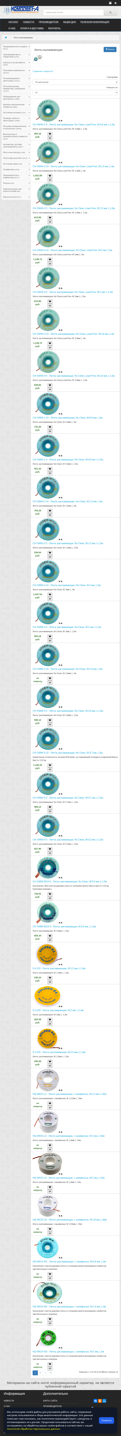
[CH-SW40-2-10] (75, 152)
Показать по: (112, 87)
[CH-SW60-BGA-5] (75, 867)
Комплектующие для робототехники (12, 190)
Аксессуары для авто (15, 158)
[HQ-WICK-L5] (75, 1164)
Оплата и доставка (31, 28)
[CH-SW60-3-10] (75, 571)
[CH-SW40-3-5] (75, 278)
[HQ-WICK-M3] (75, 1337)
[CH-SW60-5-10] (75, 738)
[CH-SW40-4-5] (75, 362)
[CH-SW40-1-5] (75, 110)
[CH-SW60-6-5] (75, 825)
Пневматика (11, 169)
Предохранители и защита (15, 47)
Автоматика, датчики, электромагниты (13, 145)
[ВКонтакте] (95, 1401)
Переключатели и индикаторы (11, 176)
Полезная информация (94, 22)
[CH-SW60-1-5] (75, 445)
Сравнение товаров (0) (43, 71)
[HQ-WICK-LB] (75, 1205)
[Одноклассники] (100, 1401)
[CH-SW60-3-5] (75, 613)
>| (50, 1373)
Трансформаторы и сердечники (12, 55)
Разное (8, 183)
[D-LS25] (75, 1038)
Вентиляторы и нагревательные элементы (15, 136)
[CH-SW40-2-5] (75, 194)
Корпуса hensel (12, 197)
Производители (48, 22)
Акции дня (69, 22)
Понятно (106, 1420)
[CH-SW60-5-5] (75, 784)
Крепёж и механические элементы (14, 106)
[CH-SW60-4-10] (75, 655)
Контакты (54, 28)
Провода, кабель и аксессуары (11, 119)
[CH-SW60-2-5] (75, 529)
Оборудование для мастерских (11, 98)
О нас (12, 28)
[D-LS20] (75, 996)
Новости (28, 22)
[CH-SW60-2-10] (75, 487)
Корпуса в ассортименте (14, 63)
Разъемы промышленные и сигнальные (14, 127)
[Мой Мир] (104, 1401)
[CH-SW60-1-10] (75, 403)
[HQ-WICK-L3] (75, 1122)
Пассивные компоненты (14, 71)
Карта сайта (50, 1401)
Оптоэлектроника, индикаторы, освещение (14, 88)
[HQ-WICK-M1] (75, 1247)
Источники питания (14, 113)
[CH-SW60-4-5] (75, 697)
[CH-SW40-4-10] (75, 320)
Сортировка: (112, 77)
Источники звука (12, 164)
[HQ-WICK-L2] (75, 1080)
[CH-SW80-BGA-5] (75, 912)
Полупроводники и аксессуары (11, 79)
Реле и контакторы (14, 152)
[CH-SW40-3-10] (75, 236)
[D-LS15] (75, 954)
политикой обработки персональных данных (33, 1428)
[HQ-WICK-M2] (75, 1292)
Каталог (13, 22)
